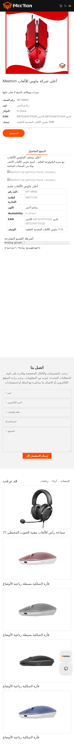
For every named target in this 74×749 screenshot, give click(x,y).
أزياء (54, 480)
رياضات (44, 480)
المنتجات (65, 480)
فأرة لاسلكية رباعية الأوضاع (21, 686)
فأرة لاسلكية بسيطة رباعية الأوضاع (26, 584)
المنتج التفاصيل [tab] (37, 151)
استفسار (13, 133)
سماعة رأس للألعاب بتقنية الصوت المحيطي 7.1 (34, 532)
